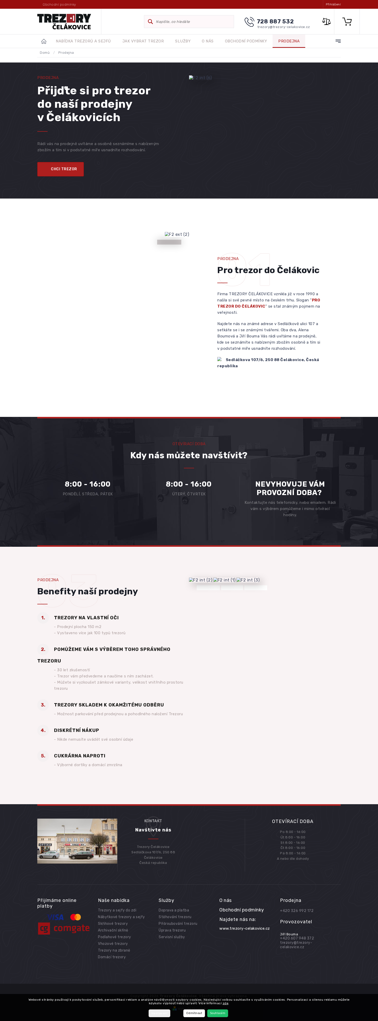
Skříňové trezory (113, 923)
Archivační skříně (113, 930)
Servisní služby (172, 937)
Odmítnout (194, 1013)
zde (226, 1003)
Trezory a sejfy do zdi (117, 910)
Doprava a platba (174, 910)
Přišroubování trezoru (178, 923)
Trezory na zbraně (114, 950)
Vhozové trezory (113, 944)
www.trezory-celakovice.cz (244, 928)
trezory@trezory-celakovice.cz (296, 945)
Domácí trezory (112, 957)
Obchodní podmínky (59, 4)
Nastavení (159, 1013)
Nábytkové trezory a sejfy (121, 917)
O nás (225, 900)
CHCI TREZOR (64, 169)
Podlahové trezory (114, 937)
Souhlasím (218, 1013)
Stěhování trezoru (175, 917)
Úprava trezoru (172, 930)
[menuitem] (83, 41)
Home (46, 41)
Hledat (150, 21)
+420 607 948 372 (297, 938)
